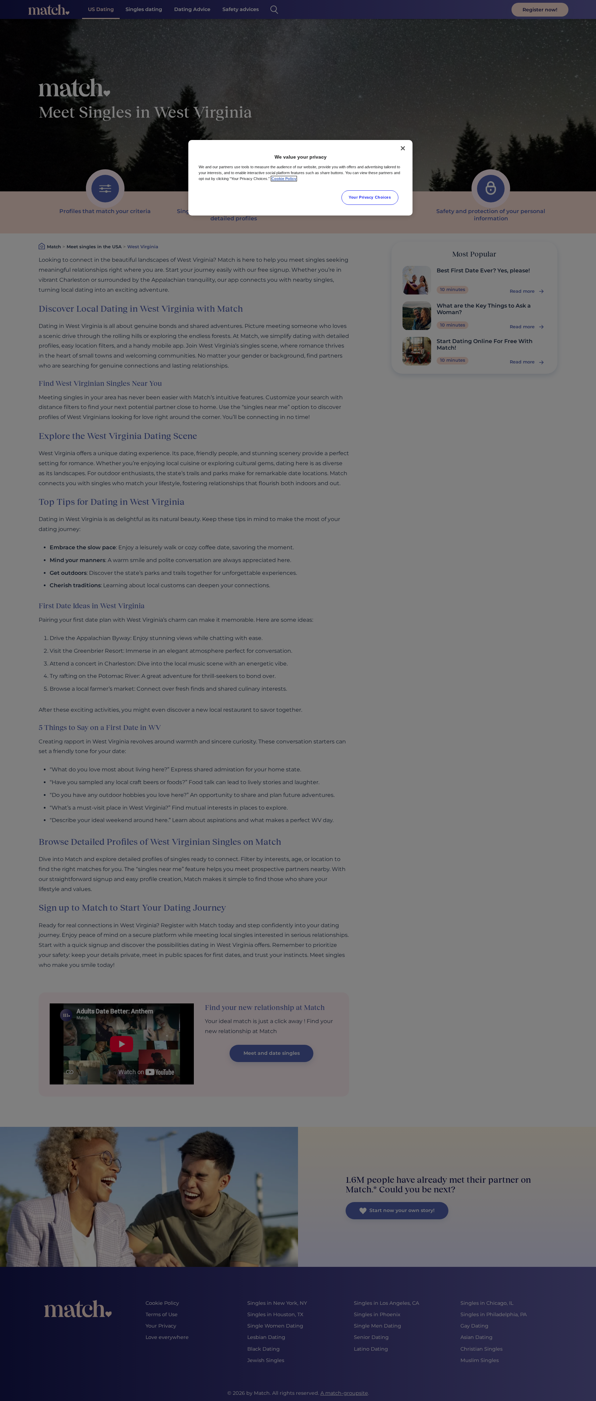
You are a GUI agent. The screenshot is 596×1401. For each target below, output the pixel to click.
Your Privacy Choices (370, 197)
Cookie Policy (283, 179)
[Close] (402, 148)
